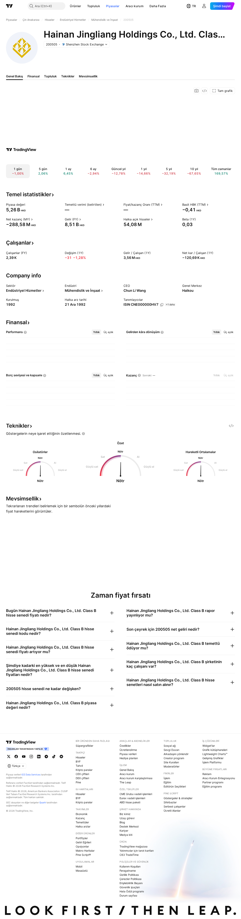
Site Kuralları (171, 762)
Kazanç (80, 818)
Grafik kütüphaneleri (214, 749)
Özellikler (125, 745)
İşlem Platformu (211, 762)
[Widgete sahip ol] (204, 91)
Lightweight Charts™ (214, 754)
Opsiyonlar (82, 846)
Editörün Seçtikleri (175, 786)
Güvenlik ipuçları (130, 887)
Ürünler (75, 6)
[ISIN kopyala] (161, 304)
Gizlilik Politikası (129, 874)
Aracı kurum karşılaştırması (136, 778)
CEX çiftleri (82, 774)
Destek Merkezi (129, 826)
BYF (78, 761)
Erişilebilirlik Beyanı (131, 883)
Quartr (42, 802)
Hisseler (80, 757)
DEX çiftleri (82, 778)
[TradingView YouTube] (23, 756)
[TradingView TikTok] (53, 756)
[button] (84, 6)
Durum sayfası (128, 895)
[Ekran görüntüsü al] (196, 91)
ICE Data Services (30, 774)
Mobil (79, 866)
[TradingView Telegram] (46, 756)
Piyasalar (113, 6)
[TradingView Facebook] (16, 756)
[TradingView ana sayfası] (9, 6)
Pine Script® (83, 854)
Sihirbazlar (170, 802)
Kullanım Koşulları (130, 866)
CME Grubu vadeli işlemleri (136, 794)
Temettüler (82, 822)
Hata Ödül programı (132, 891)
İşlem (167, 778)
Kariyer (124, 830)
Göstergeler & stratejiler (178, 798)
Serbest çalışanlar (174, 806)
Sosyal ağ (170, 745)
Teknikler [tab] (67, 76)
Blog (122, 822)
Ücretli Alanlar (172, 810)
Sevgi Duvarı (171, 749)
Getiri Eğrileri (83, 842)
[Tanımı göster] (27, 204)
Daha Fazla (157, 6)
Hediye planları (129, 758)
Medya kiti (126, 834)
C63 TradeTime (129, 854)
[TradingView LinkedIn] (38, 756)
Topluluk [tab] (50, 76)
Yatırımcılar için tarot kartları (137, 850)
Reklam (206, 774)
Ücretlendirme (128, 749)
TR (194, 6)
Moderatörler (171, 766)
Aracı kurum (134, 6)
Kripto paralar (84, 769)
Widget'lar (208, 745)
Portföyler (82, 838)
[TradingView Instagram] (31, 756)
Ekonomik (82, 814)
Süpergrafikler (84, 745)
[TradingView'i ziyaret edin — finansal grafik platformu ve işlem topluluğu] (21, 149)
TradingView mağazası (133, 846)
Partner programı (212, 782)
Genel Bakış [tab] (14, 76)
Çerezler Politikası (130, 879)
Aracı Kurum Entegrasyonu (218, 778)
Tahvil (79, 765)
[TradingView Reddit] (61, 756)
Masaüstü (82, 870)
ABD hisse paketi (130, 802)
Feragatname (128, 870)
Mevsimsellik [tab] (88, 76)
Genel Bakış (127, 769)
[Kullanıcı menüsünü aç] (204, 6)
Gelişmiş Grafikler (212, 758)
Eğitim (167, 782)
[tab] (96, 332)
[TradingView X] (8, 756)
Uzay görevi (127, 818)
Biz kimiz (125, 814)
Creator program (174, 758)
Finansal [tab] (33, 76)
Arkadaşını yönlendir (176, 754)
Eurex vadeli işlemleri (132, 798)
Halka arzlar (83, 826)
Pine (78, 782)
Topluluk (93, 6)
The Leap (125, 782)
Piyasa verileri (128, 754)
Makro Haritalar (85, 850)
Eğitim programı (212, 786)
